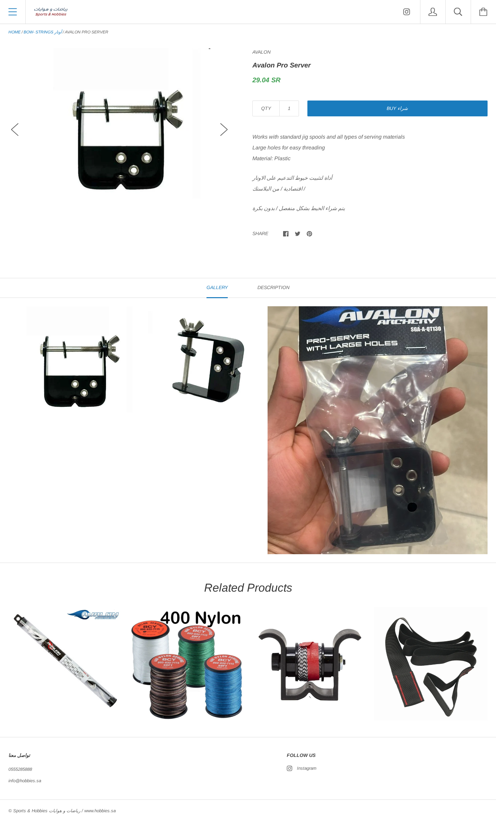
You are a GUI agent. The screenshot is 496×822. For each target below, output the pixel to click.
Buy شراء (397, 108)
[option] (119, 123)
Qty (266, 108)
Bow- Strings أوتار (43, 32)
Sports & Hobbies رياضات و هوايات (46, 810)
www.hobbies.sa (100, 810)
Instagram (306, 768)
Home (14, 32)
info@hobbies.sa (24, 780)
